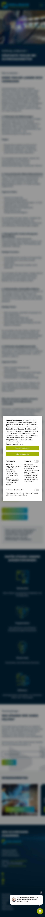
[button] (22, 448)
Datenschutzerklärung (14, 444)
